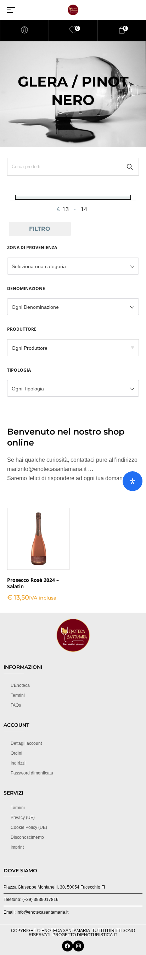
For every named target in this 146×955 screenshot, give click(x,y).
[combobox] (73, 266)
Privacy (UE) (23, 817)
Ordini (16, 753)
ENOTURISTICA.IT (99, 934)
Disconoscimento (27, 837)
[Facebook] (67, 946)
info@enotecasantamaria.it (52, 469)
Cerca (130, 166)
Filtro (39, 228)
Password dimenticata (32, 773)
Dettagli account (26, 743)
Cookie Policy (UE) (29, 827)
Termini (18, 695)
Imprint (17, 847)
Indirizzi (18, 763)
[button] (38, 549)
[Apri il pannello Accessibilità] (132, 481)
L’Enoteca (20, 685)
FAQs (16, 705)
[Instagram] (78, 946)
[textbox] (73, 266)
